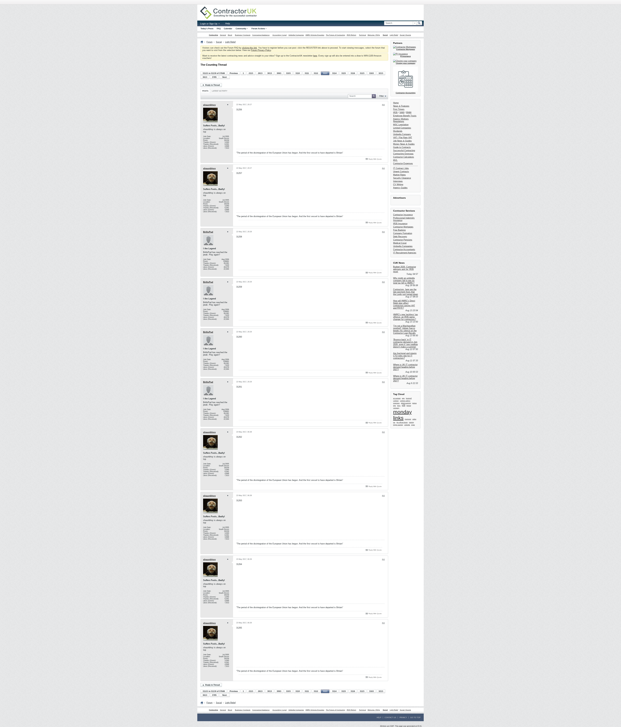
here (315, 56)
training (411, 422)
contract (396, 401)
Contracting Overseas (403, 154)
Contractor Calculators (403, 157)
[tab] (205, 91)
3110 (297, 73)
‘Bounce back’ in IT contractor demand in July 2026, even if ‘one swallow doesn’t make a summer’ (405, 343)
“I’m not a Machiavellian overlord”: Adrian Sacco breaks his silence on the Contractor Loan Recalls (405, 329)
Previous (234, 73)
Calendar (228, 28)
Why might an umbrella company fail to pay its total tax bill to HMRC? (404, 280)
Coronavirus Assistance (261, 35)
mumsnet (408, 419)
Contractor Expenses (403, 163)
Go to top (415, 717)
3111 (307, 73)
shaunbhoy (209, 105)
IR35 (395, 112)
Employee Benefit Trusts (404, 116)
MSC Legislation (401, 124)
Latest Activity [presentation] (219, 91)
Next (224, 77)
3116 (353, 73)
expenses (396, 403)
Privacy (403, 717)
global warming (406, 403)
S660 (401, 112)
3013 (269, 73)
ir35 (403, 405)
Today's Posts (207, 28)
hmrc (399, 405)
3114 (334, 73)
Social (385, 35)
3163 (371, 73)
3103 (288, 73)
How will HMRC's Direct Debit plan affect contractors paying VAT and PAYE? (404, 304)
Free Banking (399, 230)
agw (403, 398)
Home (396, 103)
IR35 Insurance (400, 223)
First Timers (398, 109)
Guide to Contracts (402, 147)
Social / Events (405, 35)
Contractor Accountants (404, 249)
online (414, 419)
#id (383, 105)
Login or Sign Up (209, 23)
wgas (413, 425)
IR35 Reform (351, 35)
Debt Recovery (400, 236)
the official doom (402, 422)
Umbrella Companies (296, 35)
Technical (362, 35)
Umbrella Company (402, 134)
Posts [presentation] (205, 91)
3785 (214, 77)
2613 (260, 73)
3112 (316, 73)
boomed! (409, 398)
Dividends (397, 131)
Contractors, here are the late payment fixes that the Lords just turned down (405, 291)
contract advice (405, 401)
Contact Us (390, 717)
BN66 (408, 112)
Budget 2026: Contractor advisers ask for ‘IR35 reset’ (404, 269)
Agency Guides (400, 187)
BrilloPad (208, 232)
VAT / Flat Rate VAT (402, 137)
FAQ (219, 28)
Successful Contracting (404, 150)
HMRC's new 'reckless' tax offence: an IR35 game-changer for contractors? (405, 317)
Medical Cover (400, 243)
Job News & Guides (402, 141)
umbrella (407, 425)
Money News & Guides (404, 144)
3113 (325, 73)
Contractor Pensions (402, 240)
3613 (205, 77)
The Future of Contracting (335, 35)
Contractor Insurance (403, 214)
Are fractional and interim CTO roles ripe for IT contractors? (405, 355)
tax (394, 422)
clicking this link (249, 48)
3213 (381, 73)
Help (227, 23)
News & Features (401, 106)
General (223, 35)
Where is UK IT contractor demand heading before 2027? (405, 367)
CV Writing (398, 184)
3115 (343, 73)
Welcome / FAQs (374, 35)
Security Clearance (402, 178)
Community (241, 28)
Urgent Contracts (401, 171)
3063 (279, 73)
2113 (251, 73)
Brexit (230, 35)
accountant (397, 398)
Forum (209, 42)
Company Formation (402, 233)
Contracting (213, 35)
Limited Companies (402, 128)
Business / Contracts (242, 35)
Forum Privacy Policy (261, 50)
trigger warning (398, 425)
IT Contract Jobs (401, 168)
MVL (395, 160)
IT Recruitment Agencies (404, 252)
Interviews (398, 181)
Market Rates (399, 175)
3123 (362, 73)
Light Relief (394, 35)
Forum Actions (258, 28)
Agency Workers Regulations (401, 120)
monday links (402, 415)
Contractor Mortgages (403, 227)
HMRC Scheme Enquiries (314, 35)
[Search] (419, 23)
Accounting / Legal (279, 35)
